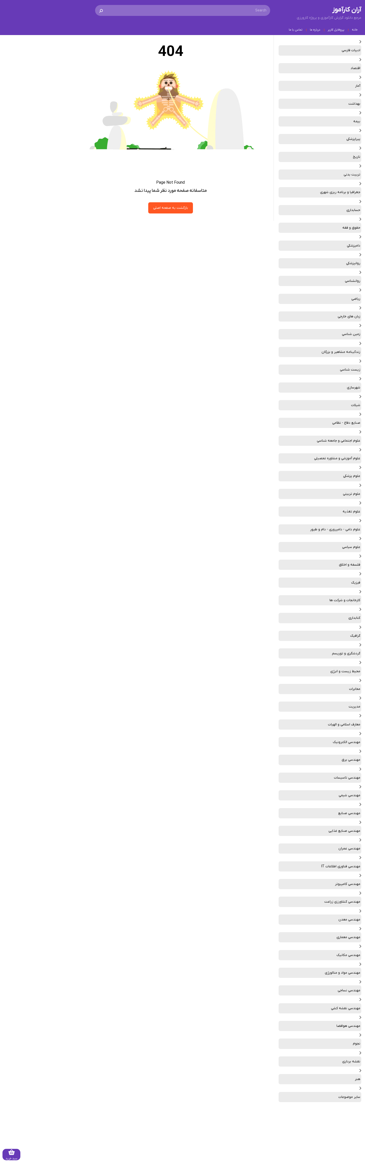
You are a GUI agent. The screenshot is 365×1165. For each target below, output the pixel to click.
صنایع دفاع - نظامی (346, 422)
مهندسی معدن (349, 919)
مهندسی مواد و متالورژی (342, 972)
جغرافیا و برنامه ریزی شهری (340, 192)
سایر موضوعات (349, 1097)
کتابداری (354, 618)
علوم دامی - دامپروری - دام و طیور (335, 529)
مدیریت (354, 706)
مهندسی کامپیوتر (347, 884)
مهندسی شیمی (349, 795)
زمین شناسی (351, 334)
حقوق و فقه (351, 227)
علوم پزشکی (351, 476)
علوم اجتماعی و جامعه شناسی (338, 440)
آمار (357, 85)
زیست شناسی (350, 369)
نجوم (356, 1043)
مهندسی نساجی (349, 990)
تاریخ (356, 157)
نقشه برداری (351, 1061)
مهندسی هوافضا (348, 1026)
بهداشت (354, 103)
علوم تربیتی (351, 494)
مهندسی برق (351, 759)
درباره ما (315, 30)
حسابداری (353, 210)
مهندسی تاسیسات (347, 777)
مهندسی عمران (349, 848)
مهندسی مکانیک (348, 955)
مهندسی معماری (348, 937)
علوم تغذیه (351, 511)
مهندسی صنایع (349, 813)
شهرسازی (353, 387)
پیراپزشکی (353, 139)
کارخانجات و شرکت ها (344, 600)
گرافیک (355, 635)
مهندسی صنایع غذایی (344, 831)
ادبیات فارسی (351, 50)
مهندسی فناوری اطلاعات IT (340, 866)
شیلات (355, 405)
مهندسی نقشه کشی (345, 1008)
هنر (357, 1079)
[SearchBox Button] (101, 10)
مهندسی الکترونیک (346, 742)
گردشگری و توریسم (346, 653)
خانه (355, 30)
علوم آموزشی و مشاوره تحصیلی (337, 458)
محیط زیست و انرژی (345, 671)
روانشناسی (352, 281)
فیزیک (355, 582)
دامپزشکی (353, 245)
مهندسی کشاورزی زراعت (342, 901)
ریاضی (355, 298)
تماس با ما (295, 30)
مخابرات (354, 689)
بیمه (356, 121)
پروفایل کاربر (336, 30)
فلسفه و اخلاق (349, 564)
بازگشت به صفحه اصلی (170, 208)
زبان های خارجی (349, 316)
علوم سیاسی (351, 547)
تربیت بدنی (352, 174)
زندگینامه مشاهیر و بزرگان (341, 352)
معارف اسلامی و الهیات (344, 724)
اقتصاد (355, 68)
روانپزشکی (353, 263)
